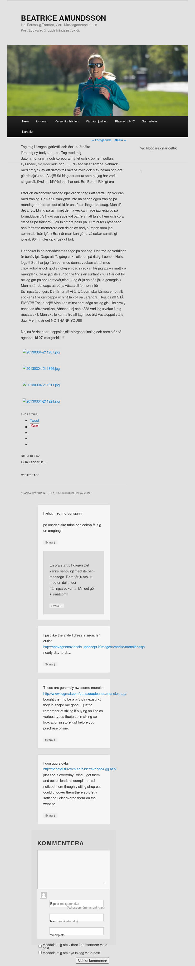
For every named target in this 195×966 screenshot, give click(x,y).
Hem (25, 121)
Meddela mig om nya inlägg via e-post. (72, 952)
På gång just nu (96, 121)
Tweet (34, 420)
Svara (50, 542)
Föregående (101, 140)
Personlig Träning (66, 121)
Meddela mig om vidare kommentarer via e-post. (75, 946)
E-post (77, 905)
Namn (64, 921)
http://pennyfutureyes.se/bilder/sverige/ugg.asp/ (80, 768)
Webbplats (57, 935)
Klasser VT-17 (125, 121)
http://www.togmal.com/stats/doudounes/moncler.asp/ (84, 693)
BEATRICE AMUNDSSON (63, 18)
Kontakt (27, 131)
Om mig (41, 121)
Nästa (121, 140)
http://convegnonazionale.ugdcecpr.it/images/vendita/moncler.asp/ (94, 646)
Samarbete (149, 121)
